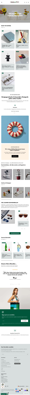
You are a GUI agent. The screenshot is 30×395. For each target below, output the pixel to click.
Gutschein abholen (15, 200)
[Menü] (3, 383)
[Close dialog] (23, 191)
